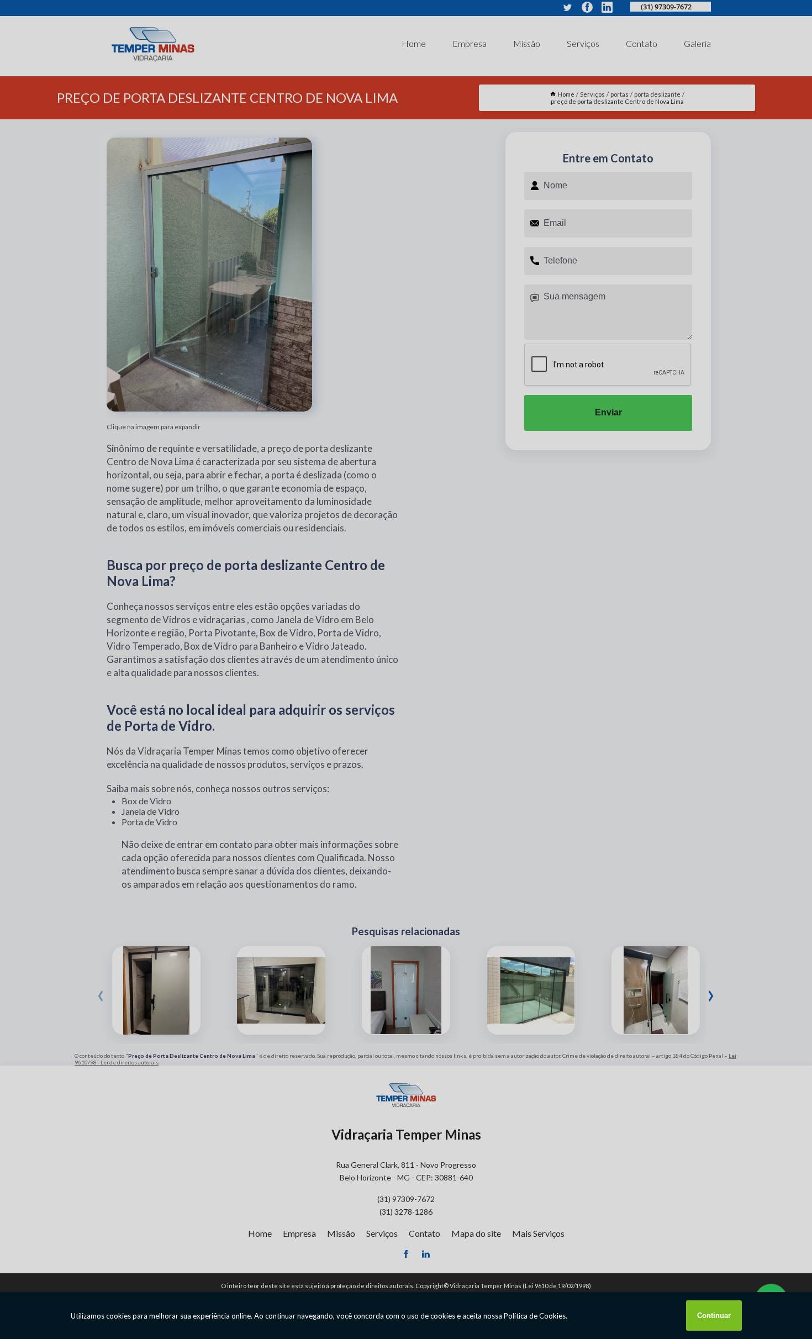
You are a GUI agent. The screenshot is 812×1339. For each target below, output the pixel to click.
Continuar (714, 1315)
